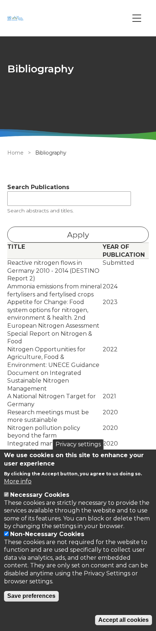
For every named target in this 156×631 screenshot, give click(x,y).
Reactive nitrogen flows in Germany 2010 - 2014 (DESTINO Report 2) (53, 270)
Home (15, 152)
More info (18, 481)
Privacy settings (78, 444)
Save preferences (31, 596)
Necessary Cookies (39, 494)
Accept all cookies (123, 620)
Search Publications (38, 187)
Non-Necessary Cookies (47, 534)
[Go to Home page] (16, 18)
